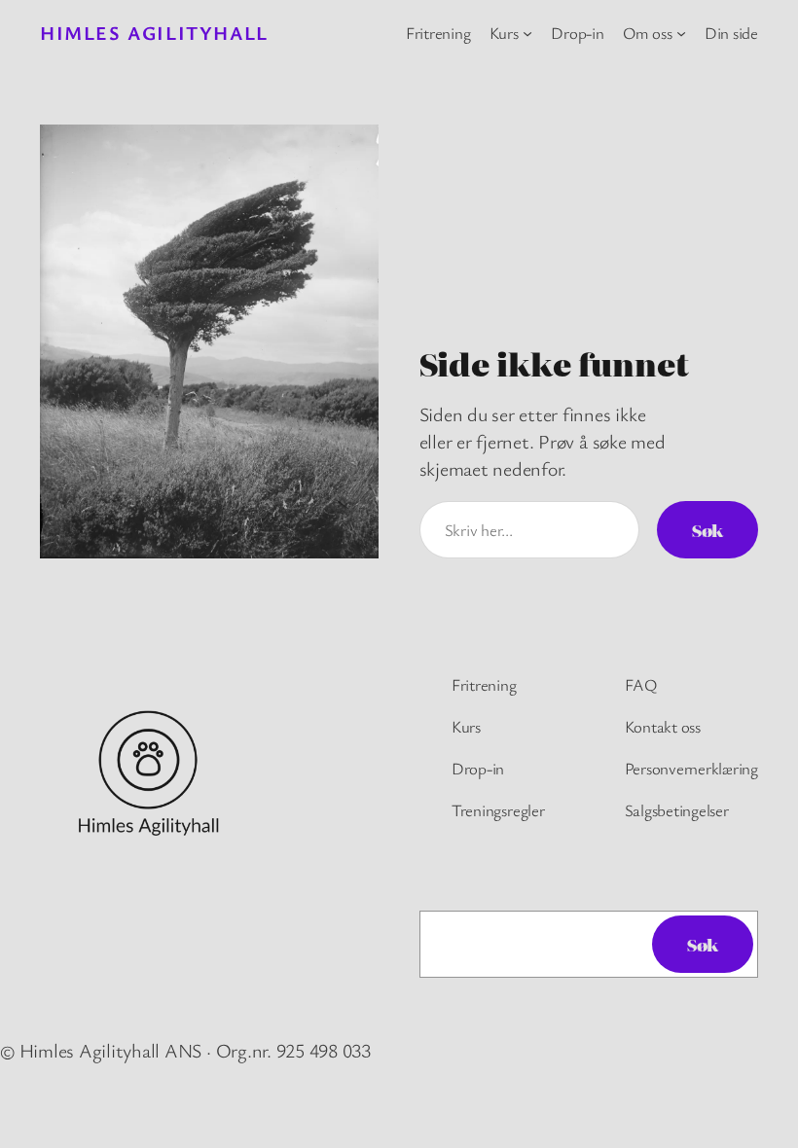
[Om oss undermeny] (681, 33)
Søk (707, 530)
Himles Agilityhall (154, 32)
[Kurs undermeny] (527, 33)
